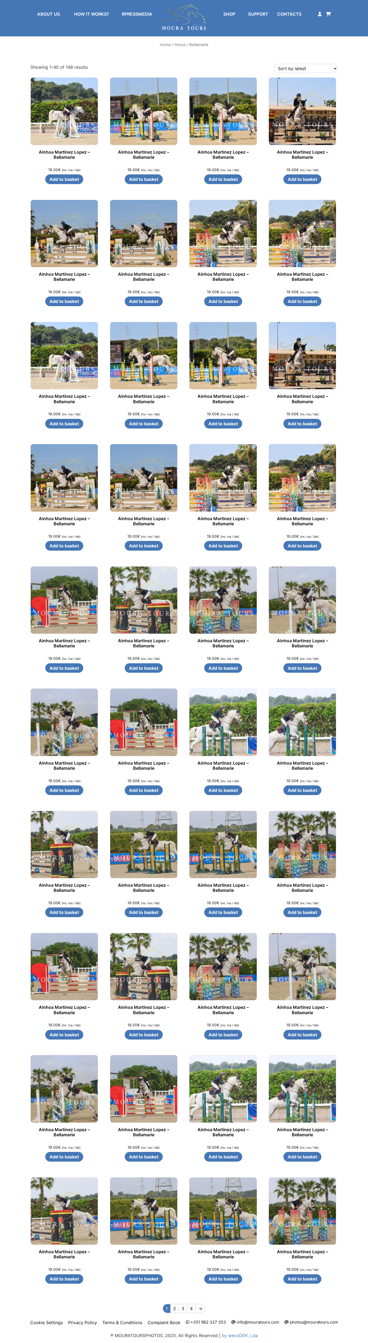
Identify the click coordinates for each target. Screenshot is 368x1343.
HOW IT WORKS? (91, 14)
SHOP (229, 14)
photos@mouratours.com (313, 1322)
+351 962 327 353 (207, 1322)
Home (165, 44)
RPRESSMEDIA (137, 14)
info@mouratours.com (257, 1322)
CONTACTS (289, 14)
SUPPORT (258, 14)
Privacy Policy (82, 1322)
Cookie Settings (46, 1322)
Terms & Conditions (122, 1322)
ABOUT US (48, 14)
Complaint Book (164, 1322)
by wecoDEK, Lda (240, 1335)
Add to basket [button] (64, 179)
